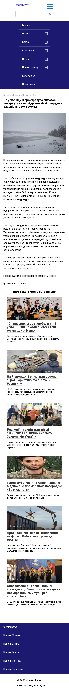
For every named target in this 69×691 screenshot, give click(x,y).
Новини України (12, 635)
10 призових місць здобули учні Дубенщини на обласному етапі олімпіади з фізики (31, 326)
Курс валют (28, 76)
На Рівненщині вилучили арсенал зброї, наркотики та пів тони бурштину (32, 380)
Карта (25, 42)
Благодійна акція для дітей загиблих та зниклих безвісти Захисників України (30, 433)
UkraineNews (10, 627)
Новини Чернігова (13, 669)
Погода (26, 59)
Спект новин (29, 50)
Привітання (28, 84)
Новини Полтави (12, 660)
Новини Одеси (11, 652)
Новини (26, 33)
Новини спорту (30, 67)
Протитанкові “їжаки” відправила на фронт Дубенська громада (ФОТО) (33, 536)
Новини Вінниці (11, 643)
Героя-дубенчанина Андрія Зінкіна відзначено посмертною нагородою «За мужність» (34, 486)
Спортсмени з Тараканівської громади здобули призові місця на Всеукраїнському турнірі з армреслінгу (33, 591)
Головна (26, 25)
